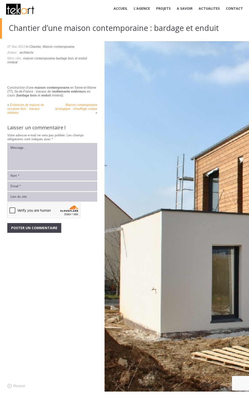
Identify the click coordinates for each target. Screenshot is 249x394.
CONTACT (234, 8)
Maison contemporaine (58, 46)
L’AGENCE (142, 8)
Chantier (35, 46)
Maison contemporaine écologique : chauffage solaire (76, 107)
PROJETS (163, 8)
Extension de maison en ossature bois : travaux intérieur (25, 108)
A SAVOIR (185, 8)
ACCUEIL (121, 8)
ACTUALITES (209, 8)
